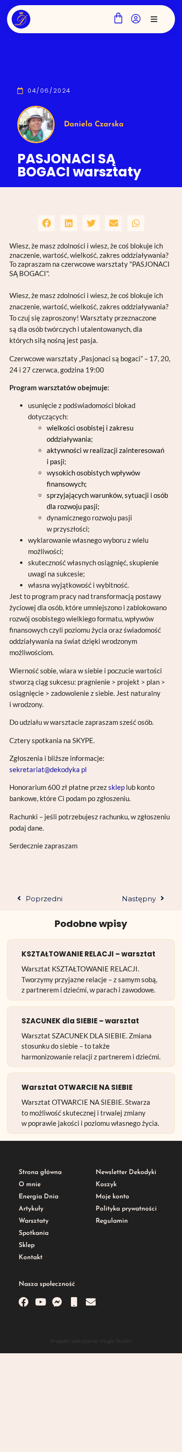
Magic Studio (116, 1340)
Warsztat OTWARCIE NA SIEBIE (77, 1087)
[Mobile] (74, 1302)
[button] (154, 19)
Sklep (27, 1245)
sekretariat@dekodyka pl (48, 769)
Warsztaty (34, 1221)
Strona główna (40, 1172)
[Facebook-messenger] (57, 1302)
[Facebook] (23, 1302)
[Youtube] (40, 1302)
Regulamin (112, 1221)
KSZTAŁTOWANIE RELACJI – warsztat (88, 954)
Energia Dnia (38, 1196)
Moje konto (112, 1196)
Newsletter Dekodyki (126, 1172)
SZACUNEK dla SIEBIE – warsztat (80, 1021)
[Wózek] (118, 18)
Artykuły (31, 1208)
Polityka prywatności (126, 1208)
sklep (117, 787)
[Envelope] (91, 1302)
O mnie (30, 1184)
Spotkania (34, 1233)
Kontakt (30, 1257)
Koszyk (106, 1184)
